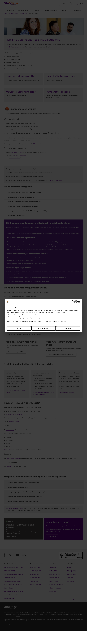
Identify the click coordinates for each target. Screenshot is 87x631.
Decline (18, 328)
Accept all (68, 328)
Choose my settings (42, 328)
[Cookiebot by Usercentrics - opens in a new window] (73, 301)
